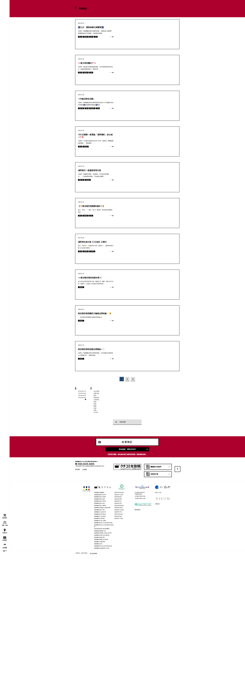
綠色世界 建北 (118, 496)
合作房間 (96, 391)
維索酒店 (157, 504)
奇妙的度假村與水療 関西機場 (101, 528)
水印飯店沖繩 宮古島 (140, 496)
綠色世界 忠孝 (118, 503)
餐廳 (5, 544)
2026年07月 (82, 391)
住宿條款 (84, 469)
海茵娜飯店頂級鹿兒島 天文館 (101, 548)
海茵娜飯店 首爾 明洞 (99, 541)
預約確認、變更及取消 (127, 449)
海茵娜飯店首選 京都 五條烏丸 (102, 535)
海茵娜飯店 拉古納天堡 (100, 512)
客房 (95, 404)
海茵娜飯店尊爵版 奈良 (100, 531)
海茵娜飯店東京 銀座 (99, 499)
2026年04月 (82, 397)
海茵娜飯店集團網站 (99, 492)
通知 (95, 395)
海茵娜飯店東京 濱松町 (100, 501)
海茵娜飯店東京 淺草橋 (100, 505)
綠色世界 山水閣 (118, 494)
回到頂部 (123, 422)
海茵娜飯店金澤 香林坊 (100, 514)
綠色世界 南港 (118, 516)
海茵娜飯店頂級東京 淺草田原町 (102, 507)
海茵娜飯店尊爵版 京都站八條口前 (103, 533)
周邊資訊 (96, 397)
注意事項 (96, 399)
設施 (95, 402)
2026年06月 (82, 393)
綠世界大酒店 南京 (119, 492)
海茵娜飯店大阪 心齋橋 (100, 520)
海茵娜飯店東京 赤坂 (99, 503)
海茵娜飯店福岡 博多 (99, 537)
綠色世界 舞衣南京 (119, 505)
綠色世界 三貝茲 (118, 518)
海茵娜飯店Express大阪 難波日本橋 (103, 522)
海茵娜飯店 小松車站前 (100, 516)
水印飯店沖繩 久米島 (140, 498)
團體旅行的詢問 (156, 467)
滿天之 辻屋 (158, 492)
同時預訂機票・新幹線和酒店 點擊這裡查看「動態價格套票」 (127, 454)
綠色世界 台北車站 (119, 509)
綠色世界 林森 (118, 499)
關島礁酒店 (137, 509)
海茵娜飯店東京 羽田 (99, 509)
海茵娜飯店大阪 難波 (99, 518)
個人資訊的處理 (93, 553)
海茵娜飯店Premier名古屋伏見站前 (103, 546)
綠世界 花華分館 (118, 514)
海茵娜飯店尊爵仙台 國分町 (101, 539)
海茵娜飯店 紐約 (98, 543)
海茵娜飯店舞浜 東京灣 (100, 494)
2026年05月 (82, 395)
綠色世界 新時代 (118, 507)
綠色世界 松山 (118, 501)
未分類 (96, 412)
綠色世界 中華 (118, 512)
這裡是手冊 (154, 474)
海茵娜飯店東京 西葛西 (100, 496)
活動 (95, 410)
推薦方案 (96, 393)
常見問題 (5, 547)
